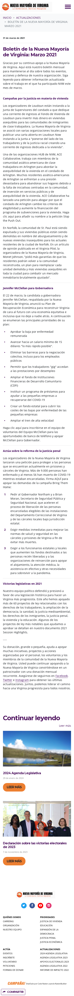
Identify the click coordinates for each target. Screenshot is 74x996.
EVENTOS (7, 953)
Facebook (61, 676)
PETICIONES (9, 965)
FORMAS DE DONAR (13, 969)
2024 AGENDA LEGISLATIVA (53, 953)
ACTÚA (6, 949)
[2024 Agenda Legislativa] (37, 749)
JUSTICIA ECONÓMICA (51, 941)
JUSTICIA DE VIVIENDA (51, 921)
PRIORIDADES (47, 917)
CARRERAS (8, 921)
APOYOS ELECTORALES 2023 (54, 961)
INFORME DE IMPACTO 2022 (54, 969)
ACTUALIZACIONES (50, 949)
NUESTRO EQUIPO (12, 929)
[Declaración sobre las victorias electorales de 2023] (37, 819)
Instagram (22, 680)
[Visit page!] (24, 905)
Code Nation (43, 983)
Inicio (7, 18)
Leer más (65, 725)
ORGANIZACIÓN (11, 925)
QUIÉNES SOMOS (12, 917)
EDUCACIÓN (46, 925)
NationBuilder (61, 983)
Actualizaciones (28, 18)
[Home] (26, 7)
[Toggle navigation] (68, 6)
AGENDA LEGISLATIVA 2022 (53, 965)
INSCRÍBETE (9, 957)
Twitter (7, 680)
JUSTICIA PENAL (48, 937)
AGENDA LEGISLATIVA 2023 (53, 957)
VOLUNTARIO (10, 961)
